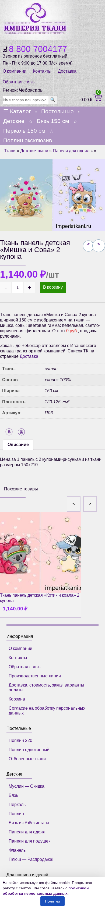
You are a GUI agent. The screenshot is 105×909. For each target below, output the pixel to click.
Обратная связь (18, 82)
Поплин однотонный (29, 749)
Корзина (17, 699)
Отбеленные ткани (27, 758)
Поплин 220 (20, 740)
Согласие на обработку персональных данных (47, 710)
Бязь (13, 795)
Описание (18, 444)
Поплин (16, 813)
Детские (13, 121)
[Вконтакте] (9, 432)
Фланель (17, 850)
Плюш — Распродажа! (31, 859)
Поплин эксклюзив (27, 140)
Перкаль (17, 804)
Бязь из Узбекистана (29, 822)
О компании (14, 71)
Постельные (57, 111)
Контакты (42, 71)
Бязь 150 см (53, 121)
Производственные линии (35, 676)
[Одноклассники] (21, 432)
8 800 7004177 (38, 49)
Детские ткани (34, 150)
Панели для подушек (29, 841)
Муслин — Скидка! (27, 786)
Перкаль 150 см (24, 131)
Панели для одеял (71, 150)
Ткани (10, 150)
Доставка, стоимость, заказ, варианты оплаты (46, 687)
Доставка (67, 71)
